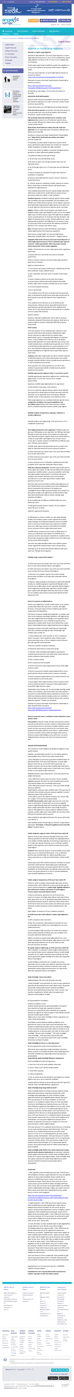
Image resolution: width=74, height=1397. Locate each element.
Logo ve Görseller (65, 1340)
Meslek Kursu (57, 1344)
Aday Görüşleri (39, 1353)
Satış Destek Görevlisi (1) (60, 1300)
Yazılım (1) (7, 1297)
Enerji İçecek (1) (8, 1305)
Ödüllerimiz (5, 1343)
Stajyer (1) (60, 1303)
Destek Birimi (49, 1338)
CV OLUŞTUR (33, 20)
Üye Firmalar (40, 1346)
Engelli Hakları (13, 38)
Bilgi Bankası (54, 31)
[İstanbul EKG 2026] (37, 9)
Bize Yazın (65, 1334)
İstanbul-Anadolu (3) (28, 1296)
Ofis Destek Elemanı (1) (63, 1310)
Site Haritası (49, 1345)
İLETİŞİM (66, 1331)
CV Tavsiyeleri (9, 54)
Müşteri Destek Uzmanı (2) (61, 1294)
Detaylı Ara (55, 25)
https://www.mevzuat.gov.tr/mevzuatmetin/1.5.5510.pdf (45, 77)
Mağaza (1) (43, 1307)
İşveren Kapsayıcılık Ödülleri (23, 1352)
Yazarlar (30, 1350)
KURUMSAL (6, 1331)
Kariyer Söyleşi (30, 1337)
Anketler (8, 63)
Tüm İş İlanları (22, 31)
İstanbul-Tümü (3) (28, 1299)
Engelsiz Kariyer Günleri (56, 1336)
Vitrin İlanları (66, 25)
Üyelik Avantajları (39, 1349)
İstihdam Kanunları (11, 51)
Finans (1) (43, 1303)
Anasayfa (8, 31)
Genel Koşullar (39, 1339)
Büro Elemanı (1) (62, 1324)
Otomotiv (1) (7, 1307)
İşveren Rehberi (38, 31)
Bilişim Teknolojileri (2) (10, 1293)
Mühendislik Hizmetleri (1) (10, 1302)
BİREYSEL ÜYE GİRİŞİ (49, 20)
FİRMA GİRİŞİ (65, 20)
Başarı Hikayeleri (30, 1341)
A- (3, 2)
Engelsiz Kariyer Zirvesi (58, 1349)
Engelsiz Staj (57, 1346)
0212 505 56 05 (40, 2)
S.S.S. (47, 1341)
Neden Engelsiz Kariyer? (22, 1346)
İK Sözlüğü (8, 60)
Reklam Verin (66, 1337)
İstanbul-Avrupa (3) (28, 1293)
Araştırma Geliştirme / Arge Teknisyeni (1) (62, 1320)
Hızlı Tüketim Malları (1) (10, 1299)
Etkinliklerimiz (5, 1347)
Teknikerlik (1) (44, 1316)
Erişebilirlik (11, 2)
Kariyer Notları (30, 1345)
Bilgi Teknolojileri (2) (45, 1294)
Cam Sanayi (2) (8, 1295)
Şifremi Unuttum (48, 1335)
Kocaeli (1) (26, 1301)
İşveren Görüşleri (39, 1343)
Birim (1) (42, 1301)
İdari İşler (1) (43, 1305)
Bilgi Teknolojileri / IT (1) (45, 1310)
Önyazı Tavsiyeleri (11, 57)
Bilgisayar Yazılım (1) (45, 1298)
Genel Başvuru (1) (45, 1313)
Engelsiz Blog (31, 1348)
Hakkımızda (5, 1334)
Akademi (5, 34)
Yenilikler (48, 1343)
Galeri (15, 34)
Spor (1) (6, 1309)
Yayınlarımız (5, 1345)
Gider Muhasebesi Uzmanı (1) (62, 1306)
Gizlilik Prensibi (39, 1335)
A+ (5, 2)
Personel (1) (60, 1297)
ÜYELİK (39, 1331)
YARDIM (48, 1331)
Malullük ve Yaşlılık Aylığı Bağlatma (28, 38)
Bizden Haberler (4, 1337)
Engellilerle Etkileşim (22, 1337)
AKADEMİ (57, 1331)
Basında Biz (5, 1341)
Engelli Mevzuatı (10, 48)
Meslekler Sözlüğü (22, 1341)
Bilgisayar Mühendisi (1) (61, 1314)
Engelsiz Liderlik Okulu (57, 1341)
